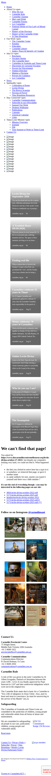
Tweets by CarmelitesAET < (13, 773)
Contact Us (6, 742)
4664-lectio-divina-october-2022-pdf (22, 492)
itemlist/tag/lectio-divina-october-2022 (23, 497)
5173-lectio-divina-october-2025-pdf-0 (23, 500)
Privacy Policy (18, 742)
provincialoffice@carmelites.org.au (16, 652)
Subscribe (5, 745)
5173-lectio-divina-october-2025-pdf (22, 495)
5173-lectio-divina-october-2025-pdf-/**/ (24, 502)
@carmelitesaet (36, 512)
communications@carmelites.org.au (16, 666)
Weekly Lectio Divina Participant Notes (12, 748)
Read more (5, 733)
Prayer (14, 745)
